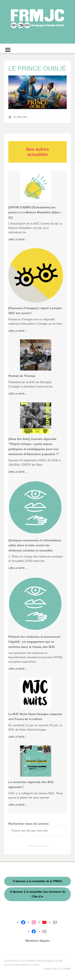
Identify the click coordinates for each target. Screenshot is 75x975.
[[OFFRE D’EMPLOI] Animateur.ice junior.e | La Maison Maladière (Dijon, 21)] (35, 186)
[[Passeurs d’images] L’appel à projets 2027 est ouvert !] (35, 275)
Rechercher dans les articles (28, 823)
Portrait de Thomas (21, 376)
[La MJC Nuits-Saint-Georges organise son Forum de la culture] (35, 693)
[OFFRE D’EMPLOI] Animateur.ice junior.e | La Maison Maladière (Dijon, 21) (34, 212)
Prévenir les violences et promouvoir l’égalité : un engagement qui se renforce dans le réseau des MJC (34, 641)
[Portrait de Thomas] (35, 354)
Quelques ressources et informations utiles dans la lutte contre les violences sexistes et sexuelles (34, 545)
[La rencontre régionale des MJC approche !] (35, 761)
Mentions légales (37, 940)
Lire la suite (18, 239)
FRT (68, 968)
